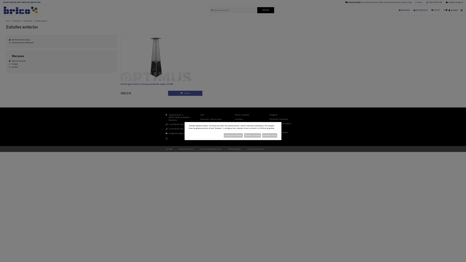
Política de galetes (267, 128)
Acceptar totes (269, 135)
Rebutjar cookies (252, 135)
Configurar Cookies (233, 135)
